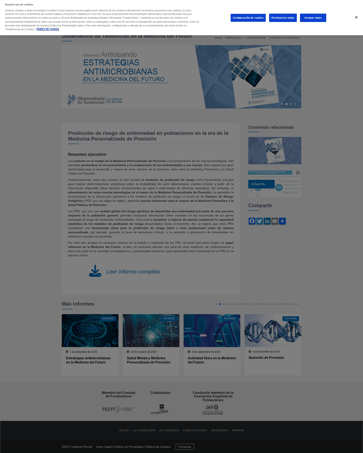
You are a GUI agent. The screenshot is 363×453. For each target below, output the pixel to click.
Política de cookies (48, 29)
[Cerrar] (356, 17)
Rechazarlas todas (282, 17)
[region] (181, 17)
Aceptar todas (313, 17)
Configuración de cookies (248, 17)
